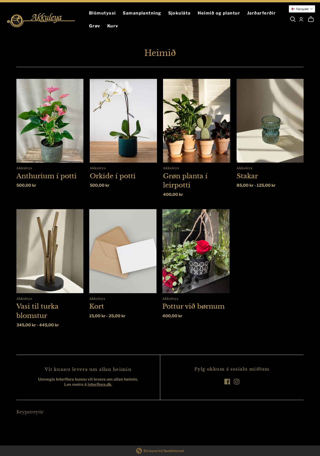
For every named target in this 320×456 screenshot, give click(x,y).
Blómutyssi (102, 13)
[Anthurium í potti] (50, 121)
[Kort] (122, 251)
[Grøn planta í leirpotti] (196, 121)
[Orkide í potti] (123, 121)
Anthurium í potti (46, 176)
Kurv (112, 25)
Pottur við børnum (193, 306)
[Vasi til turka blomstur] (50, 251)
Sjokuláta (179, 13)
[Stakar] (270, 121)
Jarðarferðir (261, 13)
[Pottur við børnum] (196, 251)
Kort (96, 306)
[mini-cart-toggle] (310, 19)
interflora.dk (99, 384)
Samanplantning (142, 13)
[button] (302, 9)
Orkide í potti (113, 176)
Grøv (94, 25)
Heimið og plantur (219, 13)
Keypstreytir (30, 412)
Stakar (247, 176)
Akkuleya (24, 168)
